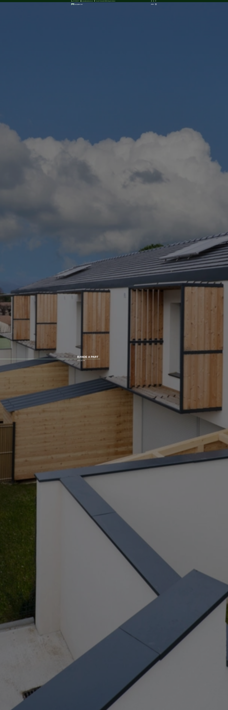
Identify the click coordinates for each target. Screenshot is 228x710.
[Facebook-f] (151, 1)
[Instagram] (153, 1)
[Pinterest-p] (156, 1)
